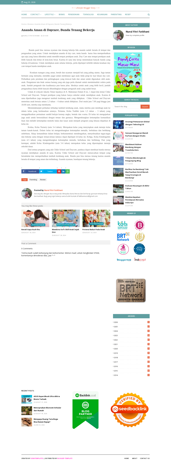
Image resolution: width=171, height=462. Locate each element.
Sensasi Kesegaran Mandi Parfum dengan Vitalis (136, 134)
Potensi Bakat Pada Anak (93, 229)
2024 (131, 331)
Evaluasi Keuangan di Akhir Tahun (137, 187)
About (134, 458)
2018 (131, 357)
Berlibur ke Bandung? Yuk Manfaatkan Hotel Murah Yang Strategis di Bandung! (137, 173)
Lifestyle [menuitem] (49, 14)
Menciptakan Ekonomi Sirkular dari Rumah (47, 409)
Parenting (33, 179)
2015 (131, 371)
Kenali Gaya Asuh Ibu (30, 229)
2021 (131, 344)
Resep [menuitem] (128, 14)
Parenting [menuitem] (116, 14)
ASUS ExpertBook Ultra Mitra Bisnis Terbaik (47, 397)
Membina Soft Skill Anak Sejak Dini (65, 230)
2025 (131, 326)
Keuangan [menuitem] (102, 14)
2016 (131, 366)
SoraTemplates (37, 458)
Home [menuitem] (24, 14)
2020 (131, 348)
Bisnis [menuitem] (62, 14)
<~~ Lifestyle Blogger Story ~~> (85, 8)
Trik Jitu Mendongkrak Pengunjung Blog (135, 159)
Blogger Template (64, 458)
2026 (131, 322)
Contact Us (145, 458)
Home (23, 24)
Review (30, 24)
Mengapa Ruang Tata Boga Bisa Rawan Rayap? (46, 420)
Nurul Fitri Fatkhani (31, 36)
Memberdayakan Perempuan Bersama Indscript (134, 200)
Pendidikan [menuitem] (73, 14)
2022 (131, 340)
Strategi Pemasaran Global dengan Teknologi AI (137, 123)
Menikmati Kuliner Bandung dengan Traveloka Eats (133, 147)
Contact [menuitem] (35, 14)
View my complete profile (135, 35)
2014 (131, 375)
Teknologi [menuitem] (88, 14)
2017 (131, 362)
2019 (131, 353)
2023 (131, 335)
